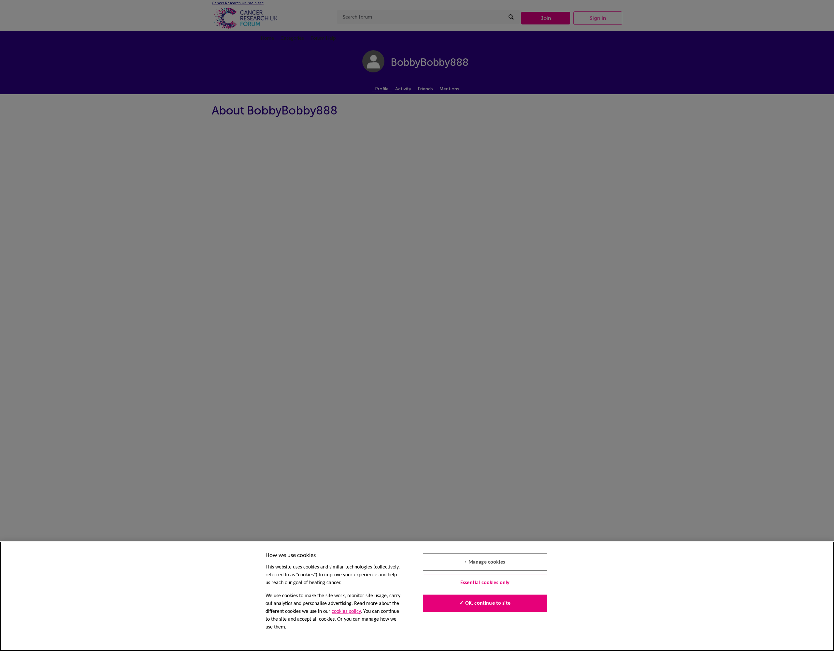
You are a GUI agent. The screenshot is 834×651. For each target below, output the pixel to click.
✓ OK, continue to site (484, 603)
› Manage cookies (485, 562)
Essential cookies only (485, 582)
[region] (417, 596)
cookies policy (346, 611)
